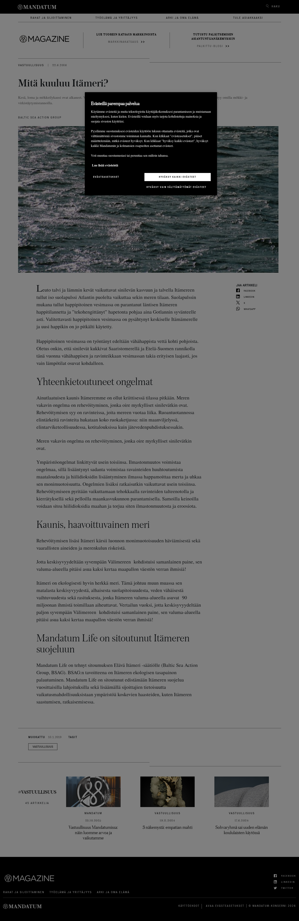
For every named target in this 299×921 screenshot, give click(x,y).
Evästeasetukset (106, 176)
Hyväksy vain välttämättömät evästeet (176, 187)
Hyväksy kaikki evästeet (177, 176)
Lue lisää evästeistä (105, 165)
